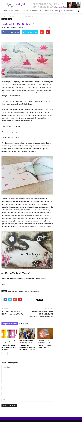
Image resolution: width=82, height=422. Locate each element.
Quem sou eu (68, 11)
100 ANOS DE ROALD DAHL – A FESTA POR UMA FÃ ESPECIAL (12, 313)
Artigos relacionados (10, 324)
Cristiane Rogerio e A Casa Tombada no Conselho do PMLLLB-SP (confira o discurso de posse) (8, 345)
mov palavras (35, 291)
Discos (17, 11)
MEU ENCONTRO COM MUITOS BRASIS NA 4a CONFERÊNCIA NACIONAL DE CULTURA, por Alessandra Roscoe (27, 345)
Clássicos (24, 11)
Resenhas (4, 19)
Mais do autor (23, 324)
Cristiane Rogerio (9, 27)
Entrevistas (34, 11)
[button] (78, 11)
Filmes (11, 11)
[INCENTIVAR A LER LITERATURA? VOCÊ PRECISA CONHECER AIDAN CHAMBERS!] (45, 333)
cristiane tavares (24, 291)
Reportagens (48, 11)
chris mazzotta (12, 291)
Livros (4, 11)
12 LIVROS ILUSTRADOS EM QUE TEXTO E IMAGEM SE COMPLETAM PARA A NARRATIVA (41, 314)
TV (41, 11)
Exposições (58, 11)
